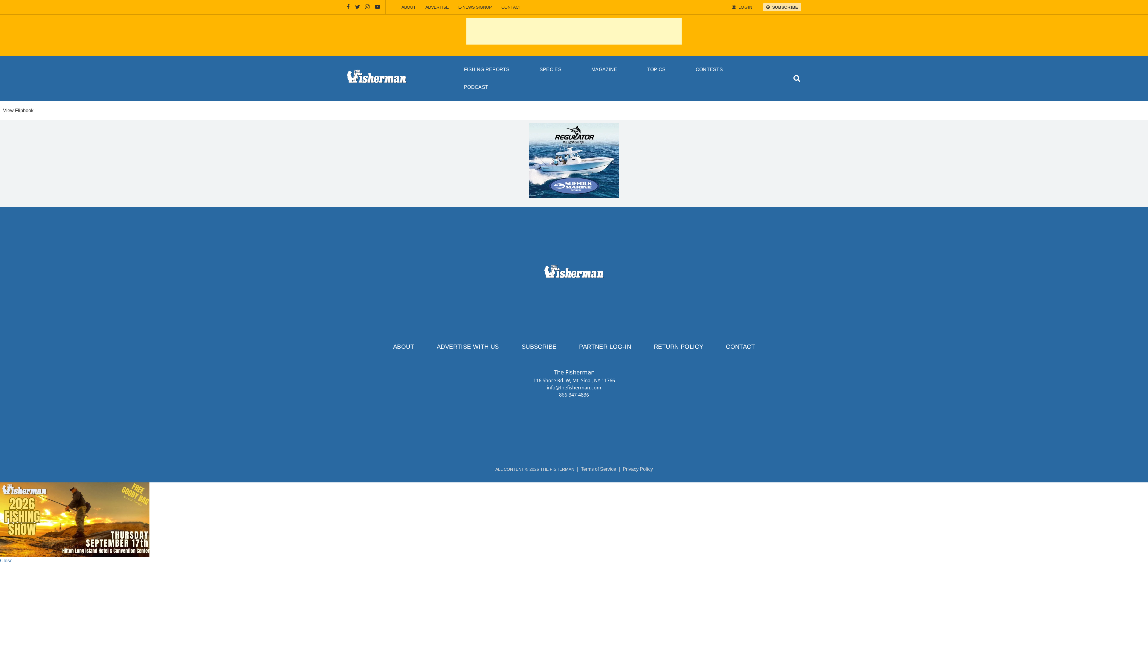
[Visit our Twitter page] (357, 7)
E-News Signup (475, 7)
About (409, 7)
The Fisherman (377, 78)
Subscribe (539, 346)
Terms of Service (598, 469)
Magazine (604, 69)
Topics (656, 69)
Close (6, 560)
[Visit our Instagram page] (367, 7)
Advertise (437, 7)
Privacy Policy (638, 469)
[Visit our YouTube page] (377, 7)
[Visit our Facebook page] (348, 7)
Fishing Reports (487, 69)
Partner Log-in (605, 346)
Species (550, 69)
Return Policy (678, 346)
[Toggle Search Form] (797, 78)
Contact (511, 7)
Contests (709, 69)
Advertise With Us (468, 346)
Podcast (476, 87)
